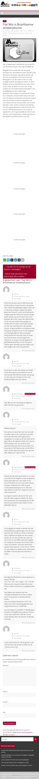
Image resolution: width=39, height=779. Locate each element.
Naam (5, 692)
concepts (9, 33)
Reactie (6, 665)
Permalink (17, 299)
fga (17, 33)
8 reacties (24, 31)
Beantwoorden (29, 351)
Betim (31, 31)
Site (4, 712)
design (14, 33)
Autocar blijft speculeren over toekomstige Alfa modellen (15, 275)
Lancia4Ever (16, 31)
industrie (27, 33)
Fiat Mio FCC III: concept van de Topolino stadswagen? (17, 268)
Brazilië (5, 33)
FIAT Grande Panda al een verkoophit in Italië (15, 762)
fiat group (21, 33)
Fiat (5, 21)
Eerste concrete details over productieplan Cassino (16, 765)
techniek (5, 35)
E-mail (5, 702)
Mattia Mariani (19, 394)
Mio (31, 33)
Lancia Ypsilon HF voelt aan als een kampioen (15, 760)
